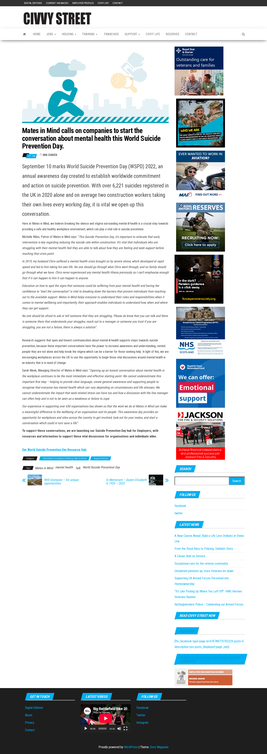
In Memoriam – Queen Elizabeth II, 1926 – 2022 (126, 481)
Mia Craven (50, 155)
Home (36, 34)
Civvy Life (103, 3)
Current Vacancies (57, 3)
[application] (106, 718)
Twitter (140, 715)
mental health (64, 467)
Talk (77, 468)
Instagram (142, 722)
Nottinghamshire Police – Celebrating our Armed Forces (209, 604)
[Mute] (119, 729)
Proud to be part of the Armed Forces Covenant (209, 659)
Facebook (186, 631)
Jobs (50, 34)
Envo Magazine (159, 747)
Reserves (172, 34)
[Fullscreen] (125, 729)
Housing (68, 34)
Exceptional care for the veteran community (201, 563)
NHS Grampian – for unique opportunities (61, 481)
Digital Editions (33, 3)
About (28, 715)
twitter (179, 513)
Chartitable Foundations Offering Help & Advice (64, 458)
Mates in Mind (44, 468)
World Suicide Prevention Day (101, 467)
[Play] (86, 729)
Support (131, 34)
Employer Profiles (83, 3)
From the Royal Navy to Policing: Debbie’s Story (204, 549)
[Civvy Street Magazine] (24, 34)
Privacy (29, 722)
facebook (180, 506)
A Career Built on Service (190, 556)
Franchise (111, 34)
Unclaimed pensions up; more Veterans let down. (204, 571)
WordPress (131, 747)
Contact (118, 3)
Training (88, 34)
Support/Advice (101, 458)
